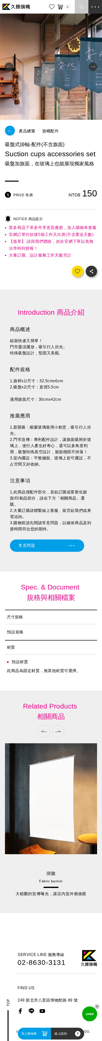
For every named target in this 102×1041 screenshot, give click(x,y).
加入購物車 (29, 1033)
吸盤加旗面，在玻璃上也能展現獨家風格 (50, 894)
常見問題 (27, 545)
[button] (9, 66)
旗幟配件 (50, 131)
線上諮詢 (60, 1033)
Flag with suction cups (51, 881)
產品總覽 (27, 131)
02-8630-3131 (42, 962)
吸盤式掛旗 (51, 873)
